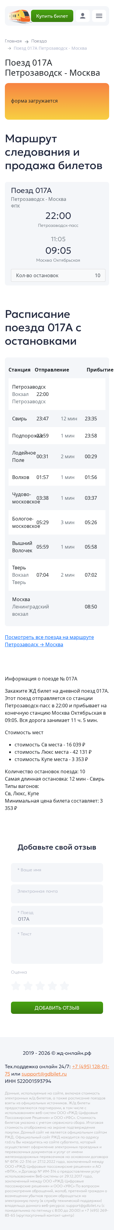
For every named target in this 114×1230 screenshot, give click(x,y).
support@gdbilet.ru (44, 1074)
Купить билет (52, 16)
